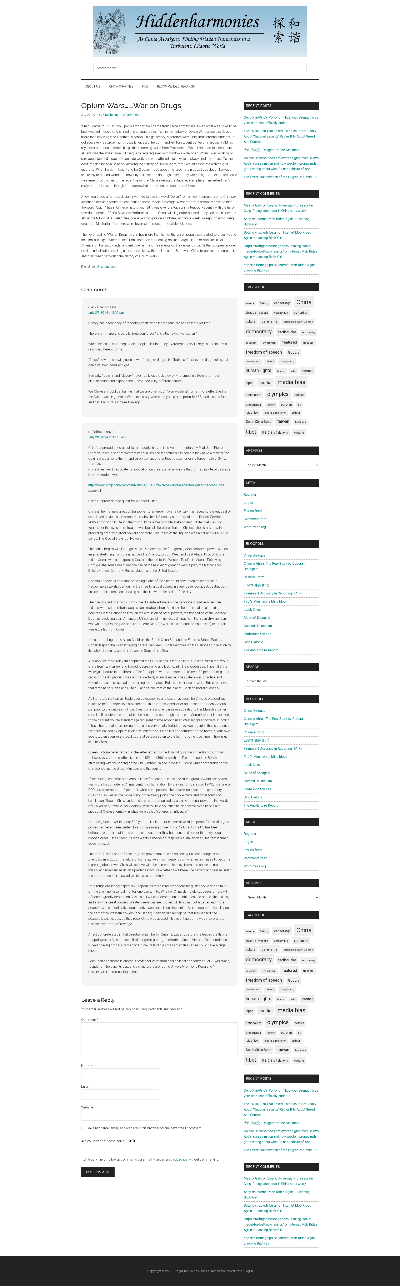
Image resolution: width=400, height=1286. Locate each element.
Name (86, 1066)
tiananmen (300, 422)
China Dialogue (254, 555)
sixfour (296, 412)
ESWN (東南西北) (256, 585)
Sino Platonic (253, 642)
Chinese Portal (254, 577)
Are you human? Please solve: (103, 1141)
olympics (278, 394)
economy (308, 332)
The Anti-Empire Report (261, 650)
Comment (89, 1020)
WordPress (234, 1271)
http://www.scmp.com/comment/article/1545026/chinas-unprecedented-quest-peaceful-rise (156, 485)
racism (271, 404)
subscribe (180, 1159)
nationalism (253, 395)
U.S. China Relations (275, 432)
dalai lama (269, 321)
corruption (301, 312)
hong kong (287, 361)
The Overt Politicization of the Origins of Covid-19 (280, 177)
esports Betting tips (258, 265)
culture (250, 321)
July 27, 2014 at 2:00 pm (106, 313)
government (253, 361)
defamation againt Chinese (298, 321)
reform (286, 404)
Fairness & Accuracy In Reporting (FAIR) (273, 593)
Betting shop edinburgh (261, 232)
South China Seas (258, 422)
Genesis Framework (211, 1271)
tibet (251, 432)
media (265, 382)
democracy (259, 331)
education (251, 342)
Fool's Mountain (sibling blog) (265, 601)
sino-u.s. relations (275, 412)
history (270, 361)
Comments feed (255, 519)
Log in (248, 503)
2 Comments (131, 114)
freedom (308, 342)
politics (299, 395)
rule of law (252, 412)
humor (281, 371)
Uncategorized (106, 266)
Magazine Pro (184, 1271)
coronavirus (281, 312)
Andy (247, 219)
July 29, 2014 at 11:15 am (107, 437)
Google (293, 352)
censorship (282, 303)
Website (87, 1107)
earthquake (287, 332)
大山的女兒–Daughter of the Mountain (271, 150)
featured (289, 342)
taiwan (283, 421)
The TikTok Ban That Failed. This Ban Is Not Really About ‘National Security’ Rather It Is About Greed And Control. (280, 136)
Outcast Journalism (258, 626)
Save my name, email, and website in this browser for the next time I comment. (144, 1128)
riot (299, 405)
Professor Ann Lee (257, 634)
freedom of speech (264, 352)
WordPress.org (255, 527)
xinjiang (299, 432)
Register (250, 495)
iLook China (252, 610)
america (250, 303)
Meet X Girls (253, 205)
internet (307, 371)
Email (86, 1086)
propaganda (253, 404)
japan (249, 383)
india (293, 371)
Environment (269, 342)
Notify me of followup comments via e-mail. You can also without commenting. (153, 1159)
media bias (291, 382)
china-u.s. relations (257, 312)
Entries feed (253, 511)
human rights (258, 370)
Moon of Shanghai (257, 618)
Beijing (264, 303)
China (304, 302)
